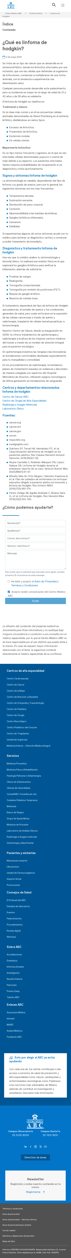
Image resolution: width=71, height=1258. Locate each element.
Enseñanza (12, 960)
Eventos (11, 912)
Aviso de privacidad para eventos (16, 1225)
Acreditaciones (14, 954)
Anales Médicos (14, 1030)
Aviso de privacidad (10, 1214)
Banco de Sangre (15, 812)
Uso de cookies (8, 1230)
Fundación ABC (14, 1037)
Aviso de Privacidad (46, 581)
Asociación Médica (16, 1012)
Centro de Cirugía (15, 715)
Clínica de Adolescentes (19, 782)
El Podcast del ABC (16, 900)
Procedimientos (14, 924)
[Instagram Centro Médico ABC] (36, 1147)
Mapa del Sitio (8, 1241)
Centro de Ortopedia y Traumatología (25, 703)
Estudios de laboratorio (18, 906)
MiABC (10, 1024)
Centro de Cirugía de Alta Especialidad (24, 400)
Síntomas (11, 936)
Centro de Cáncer (15, 684)
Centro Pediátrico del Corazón (22, 727)
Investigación (13, 972)
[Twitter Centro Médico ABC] (41, 1147)
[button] (54, 5)
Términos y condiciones (12, 1208)
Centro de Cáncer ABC (15, 396)
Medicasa (11, 806)
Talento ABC (13, 997)
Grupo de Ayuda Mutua (18, 818)
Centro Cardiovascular (18, 678)
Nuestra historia (14, 979)
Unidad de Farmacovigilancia (21, 872)
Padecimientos (14, 918)
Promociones (13, 885)
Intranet (11, 1018)
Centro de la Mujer (16, 690)
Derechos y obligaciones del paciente (18, 1236)
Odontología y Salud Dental (20, 843)
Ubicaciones (13, 866)
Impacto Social (14, 879)
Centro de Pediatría (16, 709)
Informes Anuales (15, 966)
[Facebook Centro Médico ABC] (31, 1147)
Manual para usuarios (17, 860)
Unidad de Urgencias (17, 739)
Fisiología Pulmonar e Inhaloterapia (24, 775)
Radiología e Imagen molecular (22, 836)
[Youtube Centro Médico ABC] (45, 1147)
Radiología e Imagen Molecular (19, 404)
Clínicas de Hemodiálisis (18, 788)
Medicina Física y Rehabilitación (22, 769)
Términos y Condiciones (24, 585)
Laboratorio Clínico (13, 408)
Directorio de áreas (35, 1157)
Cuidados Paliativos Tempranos (22, 800)
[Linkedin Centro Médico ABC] (26, 1147)
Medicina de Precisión (17, 824)
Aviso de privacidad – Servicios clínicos (19, 1219)
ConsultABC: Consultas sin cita (21, 794)
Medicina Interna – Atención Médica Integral (28, 745)
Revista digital (14, 930)
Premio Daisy (13, 991)
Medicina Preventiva (17, 763)
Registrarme (34, 1191)
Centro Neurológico (16, 721)
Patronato (12, 985)
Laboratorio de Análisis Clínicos (22, 830)
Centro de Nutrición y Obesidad (22, 697)
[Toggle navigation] (63, 5)
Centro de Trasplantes (18, 733)
